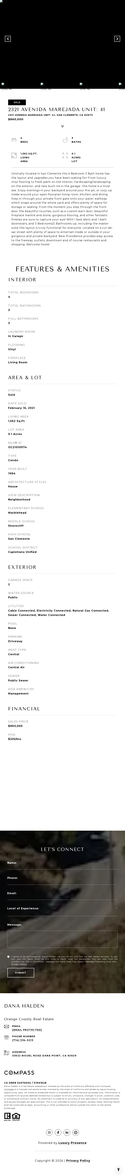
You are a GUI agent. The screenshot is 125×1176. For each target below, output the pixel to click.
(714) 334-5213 (22, 1040)
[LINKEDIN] (67, 1132)
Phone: (12, 878)
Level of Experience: (23, 908)
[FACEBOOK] (58, 1132)
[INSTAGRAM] (49, 1132)
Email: (12, 893)
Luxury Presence (72, 1143)
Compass (9, 1089)
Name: (12, 862)
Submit (20, 972)
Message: (14, 924)
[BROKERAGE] (75, 1132)
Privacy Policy (19, 964)
